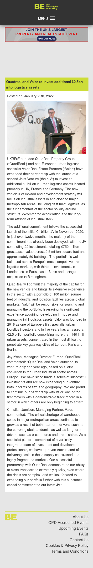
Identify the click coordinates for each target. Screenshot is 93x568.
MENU (43, 18)
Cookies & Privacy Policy (67, 545)
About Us (80, 516)
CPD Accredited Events (68, 522)
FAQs (83, 534)
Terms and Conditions (70, 551)
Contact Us (79, 539)
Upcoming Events (73, 528)
